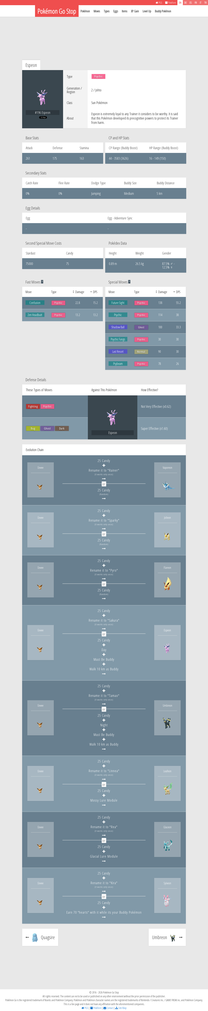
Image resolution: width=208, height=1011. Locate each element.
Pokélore (97, 1008)
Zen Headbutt (35, 314)
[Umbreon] (167, 729)
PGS (86, 1008)
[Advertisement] (104, 38)
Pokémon (85, 11)
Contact (109, 1008)
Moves (97, 11)
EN (180, 2)
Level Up (147, 11)
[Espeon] (167, 654)
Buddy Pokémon (163, 11)
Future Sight (117, 302)
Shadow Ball (117, 327)
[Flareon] (167, 592)
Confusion (34, 302)
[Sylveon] (167, 907)
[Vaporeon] (167, 492)
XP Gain (135, 11)
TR (205, 2)
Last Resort (118, 351)
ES (191, 2)
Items (124, 11)
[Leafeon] (167, 795)
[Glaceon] (167, 851)
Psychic (118, 314)
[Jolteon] (167, 542)
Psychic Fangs (118, 339)
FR (196, 2)
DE (185, 2)
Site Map (122, 1008)
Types (107, 11)
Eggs (115, 11)
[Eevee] (40, 492)
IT (200, 2)
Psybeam (118, 363)
